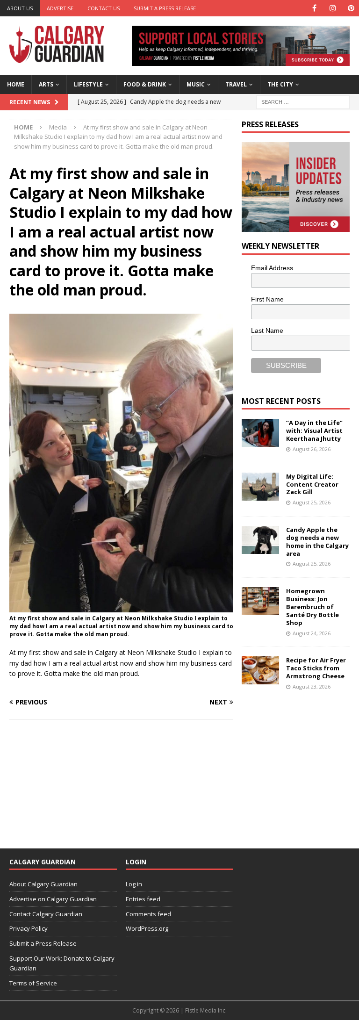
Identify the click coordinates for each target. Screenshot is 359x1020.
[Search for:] (303, 101)
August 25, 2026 (311, 502)
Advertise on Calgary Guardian (53, 899)
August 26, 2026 (311, 449)
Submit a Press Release (165, 8)
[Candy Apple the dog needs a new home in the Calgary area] (260, 540)
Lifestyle (88, 84)
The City (280, 84)
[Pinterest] (351, 8)
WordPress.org (147, 928)
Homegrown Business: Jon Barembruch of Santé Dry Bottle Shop (312, 607)
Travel (236, 84)
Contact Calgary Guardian (45, 914)
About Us (20, 8)
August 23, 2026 (311, 686)
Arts (46, 84)
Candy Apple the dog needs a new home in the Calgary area (317, 541)
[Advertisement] (300, 768)
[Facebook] (314, 8)
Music (196, 84)
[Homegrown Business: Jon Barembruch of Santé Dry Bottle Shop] (260, 601)
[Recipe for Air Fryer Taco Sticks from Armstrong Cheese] (260, 670)
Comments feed (148, 914)
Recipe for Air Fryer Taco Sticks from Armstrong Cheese (316, 668)
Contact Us (103, 8)
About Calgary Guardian (43, 884)
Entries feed (143, 899)
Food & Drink (144, 84)
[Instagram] (332, 8)
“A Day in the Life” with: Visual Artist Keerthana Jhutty (314, 430)
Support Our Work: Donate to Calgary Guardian (62, 963)
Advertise (60, 8)
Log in (134, 884)
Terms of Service (33, 983)
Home (15, 84)
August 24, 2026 (311, 633)
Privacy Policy (28, 928)
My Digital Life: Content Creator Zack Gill (312, 484)
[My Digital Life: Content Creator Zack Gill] (260, 487)
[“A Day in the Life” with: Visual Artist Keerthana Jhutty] (260, 433)
